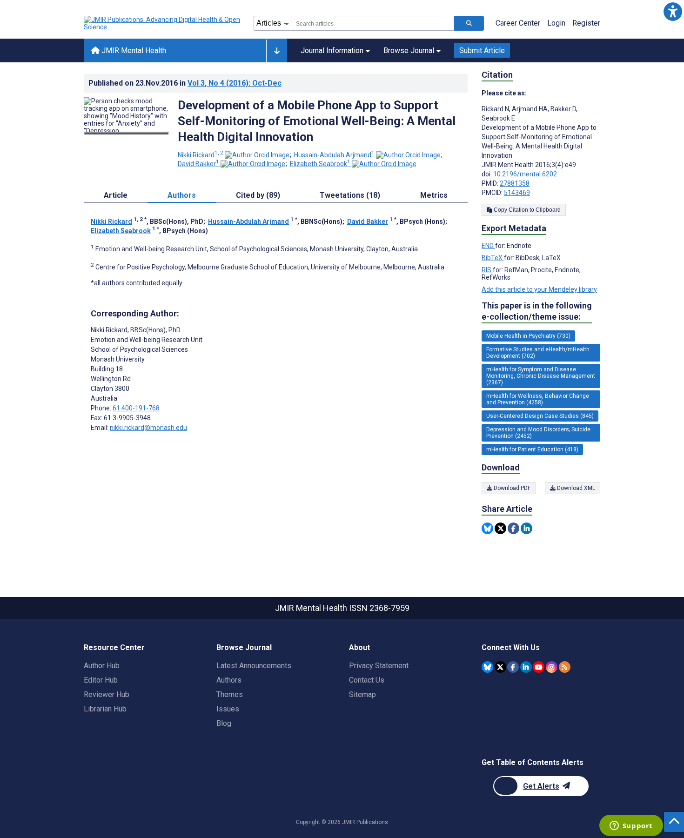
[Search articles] (469, 23)
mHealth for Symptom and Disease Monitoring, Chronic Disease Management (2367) (540, 376)
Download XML (575, 488)
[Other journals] (276, 51)
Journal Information (332, 50)
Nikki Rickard (200, 155)
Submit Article (482, 50)
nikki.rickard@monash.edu (148, 427)
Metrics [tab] (434, 195)
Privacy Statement (379, 665)
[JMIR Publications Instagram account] (551, 667)
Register (586, 23)
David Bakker (198, 164)
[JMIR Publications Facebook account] (513, 667)
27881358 (515, 183)
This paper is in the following (537, 311)
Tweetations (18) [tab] (350, 195)
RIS (487, 270)
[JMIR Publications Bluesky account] (487, 667)
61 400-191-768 (136, 408)
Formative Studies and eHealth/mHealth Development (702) (538, 352)
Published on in (185, 83)
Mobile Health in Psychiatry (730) (528, 336)
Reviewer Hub (106, 694)
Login (556, 23)
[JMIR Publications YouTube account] (538, 667)
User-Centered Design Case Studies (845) (540, 416)
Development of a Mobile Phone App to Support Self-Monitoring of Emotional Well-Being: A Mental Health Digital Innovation (317, 121)
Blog (223, 723)
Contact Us (366, 680)
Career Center (518, 23)
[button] (672, 11)
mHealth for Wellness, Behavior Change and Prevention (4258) (537, 399)
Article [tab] (115, 195)
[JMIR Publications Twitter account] (500, 667)
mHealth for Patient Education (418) (532, 449)
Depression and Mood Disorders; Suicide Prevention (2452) (538, 432)
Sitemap (362, 694)
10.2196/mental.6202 (525, 174)
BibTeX (493, 257)
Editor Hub (101, 680)
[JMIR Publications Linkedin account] (526, 667)
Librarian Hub (105, 708)
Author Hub (102, 665)
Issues (227, 708)
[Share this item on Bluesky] (487, 528)
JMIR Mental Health (133, 50)
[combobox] (372, 23)
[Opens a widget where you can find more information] (631, 826)
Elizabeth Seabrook (320, 164)
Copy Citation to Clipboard (526, 210)
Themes (229, 694)
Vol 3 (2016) (235, 83)
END (488, 245)
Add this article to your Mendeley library (539, 289)
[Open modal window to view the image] (126, 133)
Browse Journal (408, 50)
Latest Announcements (253, 665)
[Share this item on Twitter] (500, 528)
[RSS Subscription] (564, 667)
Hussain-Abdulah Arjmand (334, 155)
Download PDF (511, 488)
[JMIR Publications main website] (163, 23)
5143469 (517, 192)
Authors (228, 680)
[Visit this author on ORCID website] (257, 155)
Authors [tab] (182, 195)
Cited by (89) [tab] (258, 195)
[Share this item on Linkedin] (526, 528)
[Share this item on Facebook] (513, 528)
